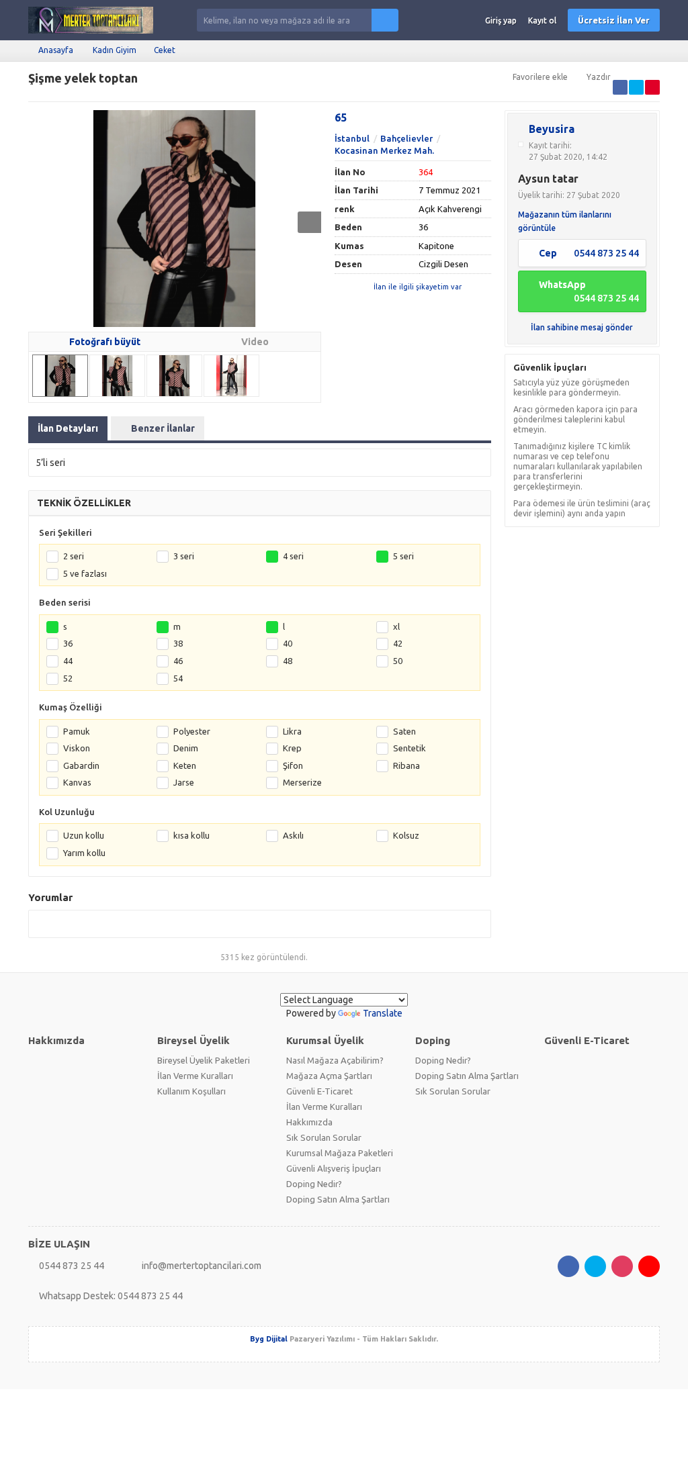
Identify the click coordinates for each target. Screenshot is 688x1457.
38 (178, 643)
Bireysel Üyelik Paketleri (203, 1060)
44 (68, 660)
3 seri (183, 556)
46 (178, 660)
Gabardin (81, 765)
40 (287, 643)
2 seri (73, 556)
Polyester (191, 731)
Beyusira (551, 129)
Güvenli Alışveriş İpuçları (333, 1168)
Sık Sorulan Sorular (323, 1137)
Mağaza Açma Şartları (329, 1075)
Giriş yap (501, 20)
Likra (292, 731)
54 (178, 678)
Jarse (183, 782)
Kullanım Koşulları (191, 1091)
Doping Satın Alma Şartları (338, 1199)
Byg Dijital (269, 1339)
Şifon (293, 765)
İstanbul (352, 138)
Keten (184, 765)
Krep (292, 748)
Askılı (293, 835)
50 (397, 660)
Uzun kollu (83, 835)
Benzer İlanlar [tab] (163, 428)
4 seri (293, 556)
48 (287, 660)
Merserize (302, 782)
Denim (185, 748)
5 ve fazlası (85, 573)
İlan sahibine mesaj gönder (582, 327)
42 (397, 643)
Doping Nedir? (314, 1183)
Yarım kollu (84, 852)
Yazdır (599, 77)
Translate (382, 1013)
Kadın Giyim (114, 50)
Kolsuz (406, 835)
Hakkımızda (309, 1122)
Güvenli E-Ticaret (319, 1091)
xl (396, 626)
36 (68, 643)
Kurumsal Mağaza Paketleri (339, 1153)
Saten (404, 731)
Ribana (406, 765)
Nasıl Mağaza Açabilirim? (335, 1060)
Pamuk (76, 731)
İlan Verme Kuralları (195, 1075)
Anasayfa (55, 50)
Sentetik (409, 748)
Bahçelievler (406, 138)
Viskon (76, 748)
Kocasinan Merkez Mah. (384, 150)
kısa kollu (191, 835)
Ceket (164, 50)
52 (68, 678)
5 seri (403, 556)
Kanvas (77, 782)
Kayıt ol (542, 20)
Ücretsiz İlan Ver (614, 20)
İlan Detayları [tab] (68, 428)
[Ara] (385, 20)
